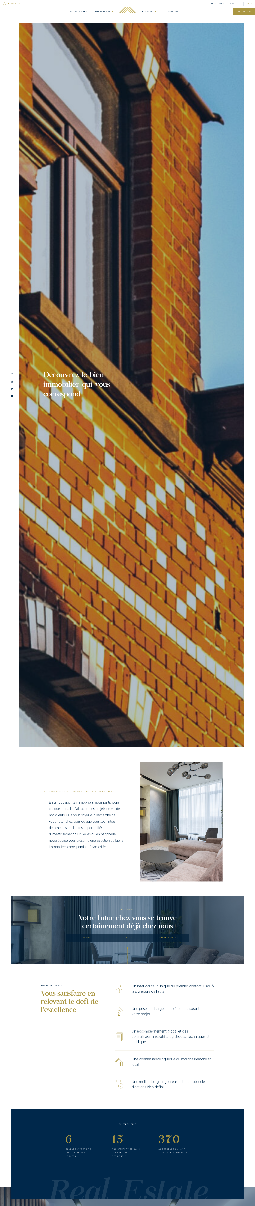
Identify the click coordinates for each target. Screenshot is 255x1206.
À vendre (86, 938)
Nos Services (102, 11)
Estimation (244, 11)
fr (248, 4)
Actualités (217, 4)
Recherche (14, 4)
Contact (234, 4)
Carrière (173, 11)
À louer (127, 938)
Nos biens (148, 11)
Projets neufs (168, 938)
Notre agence (78, 11)
